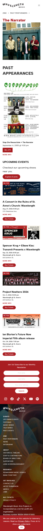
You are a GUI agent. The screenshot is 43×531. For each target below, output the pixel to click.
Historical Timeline (11, 453)
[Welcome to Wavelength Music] (14, 5)
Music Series (8, 425)
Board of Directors (11, 458)
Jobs (5, 492)
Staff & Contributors (12, 456)
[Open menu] (39, 5)
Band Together (9, 475)
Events (6, 416)
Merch (6, 489)
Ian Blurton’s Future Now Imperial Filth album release (19, 336)
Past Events (8, 431)
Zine (5, 13)
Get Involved (9, 481)
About (6, 450)
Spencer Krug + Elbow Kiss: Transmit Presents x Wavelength (21, 247)
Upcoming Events (10, 419)
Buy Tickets (9, 219)
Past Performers (18, 13)
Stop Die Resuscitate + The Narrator (18, 142)
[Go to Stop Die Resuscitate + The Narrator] (21, 139)
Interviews (8, 444)
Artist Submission (10, 486)
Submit (21, 391)
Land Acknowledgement (13, 464)
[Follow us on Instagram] (5, 399)
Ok (21, 527)
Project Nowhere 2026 (16, 291)
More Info (7, 155)
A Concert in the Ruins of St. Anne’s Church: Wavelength (19, 203)
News (5, 442)
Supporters (8, 461)
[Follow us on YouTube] (31, 399)
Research (7, 470)
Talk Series (8, 428)
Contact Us (8, 483)
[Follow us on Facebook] (12, 399)
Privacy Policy (9, 500)
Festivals (7, 422)
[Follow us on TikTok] (18, 399)
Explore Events (11, 177)
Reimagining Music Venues (14, 472)
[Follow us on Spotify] (37, 399)
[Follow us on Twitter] (25, 399)
